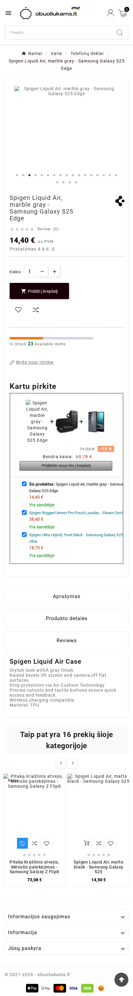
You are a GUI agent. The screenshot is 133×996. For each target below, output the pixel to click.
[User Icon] (110, 12)
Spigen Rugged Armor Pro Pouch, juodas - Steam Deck (76, 512)
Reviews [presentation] (67, 640)
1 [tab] (17, 175)
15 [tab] (104, 175)
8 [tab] (60, 175)
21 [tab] (76, 182)
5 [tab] (42, 175)
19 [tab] (63, 182)
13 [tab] (91, 175)
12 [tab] (85, 175)
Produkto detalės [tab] (67, 618)
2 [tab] (23, 175)
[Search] (120, 32)
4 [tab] (35, 175)
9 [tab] (66, 175)
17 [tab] (116, 175)
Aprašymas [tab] (66, 596)
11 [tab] (79, 175)
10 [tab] (73, 175)
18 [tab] (57, 182)
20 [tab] (69, 182)
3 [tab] (29, 175)
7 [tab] (54, 175)
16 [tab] (110, 175)
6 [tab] (48, 175)
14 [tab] (97, 175)
